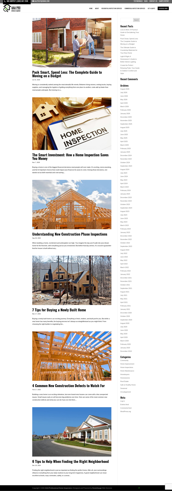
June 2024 (124, 176)
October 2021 (125, 285)
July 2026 (123, 92)
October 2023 (125, 204)
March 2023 (124, 225)
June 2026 (124, 96)
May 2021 (123, 299)
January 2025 (125, 152)
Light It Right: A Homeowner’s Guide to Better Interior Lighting (128, 59)
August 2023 (124, 211)
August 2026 (124, 89)
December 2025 (126, 117)
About (97, 8)
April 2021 (124, 302)
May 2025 (123, 138)
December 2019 (126, 351)
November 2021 (126, 281)
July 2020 (123, 327)
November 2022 (126, 239)
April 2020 (124, 337)
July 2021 (123, 295)
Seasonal (123, 388)
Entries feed (124, 404)
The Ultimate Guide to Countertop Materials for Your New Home (128, 50)
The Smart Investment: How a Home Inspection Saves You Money (70, 156)
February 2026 (125, 110)
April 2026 (124, 103)
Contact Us (153, 1)
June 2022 (124, 257)
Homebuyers (124, 374)
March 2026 (124, 106)
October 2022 (125, 243)
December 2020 (126, 313)
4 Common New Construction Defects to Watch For (68, 385)
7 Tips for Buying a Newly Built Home (59, 309)
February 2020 (125, 344)
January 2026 (125, 113)
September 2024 (126, 166)
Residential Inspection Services (112, 8)
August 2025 (124, 127)
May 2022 (123, 260)
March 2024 (124, 187)
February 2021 (125, 306)
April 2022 (124, 264)
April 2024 (124, 183)
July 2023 (123, 215)
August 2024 (124, 169)
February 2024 (125, 190)
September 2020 (126, 320)
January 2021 (125, 309)
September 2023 (126, 208)
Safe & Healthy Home (128, 385)
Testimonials (138, 1)
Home (90, 8)
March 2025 (124, 145)
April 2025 (124, 141)
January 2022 (125, 274)
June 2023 (124, 218)
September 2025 (126, 124)
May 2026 (123, 99)
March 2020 (124, 341)
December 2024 (126, 155)
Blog (146, 1)
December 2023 (126, 197)
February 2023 (125, 229)
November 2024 (126, 159)
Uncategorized (125, 392)
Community (124, 360)
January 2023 (125, 232)
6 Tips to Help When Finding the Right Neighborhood (70, 461)
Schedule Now (163, 8)
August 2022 (124, 250)
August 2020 (124, 323)
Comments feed (125, 408)
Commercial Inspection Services (135, 8)
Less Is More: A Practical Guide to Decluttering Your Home (129, 32)
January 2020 (125, 348)
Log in (122, 401)
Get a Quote (151, 8)
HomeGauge (97, 488)
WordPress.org (125, 411)
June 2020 (124, 330)
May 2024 (123, 180)
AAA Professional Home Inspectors (58, 488)
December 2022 (126, 236)
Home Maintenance (127, 371)
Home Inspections (126, 367)
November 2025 (126, 120)
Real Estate (124, 381)
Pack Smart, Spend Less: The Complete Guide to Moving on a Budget (67, 73)
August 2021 (124, 292)
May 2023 (123, 222)
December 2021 (126, 278)
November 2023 (126, 201)
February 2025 (125, 148)
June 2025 (124, 134)
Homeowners (125, 378)
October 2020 (125, 316)
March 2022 (124, 267)
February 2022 (125, 271)
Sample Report (164, 1)
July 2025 (123, 131)
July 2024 (123, 173)
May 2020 (123, 334)
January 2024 (125, 194)
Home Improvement (127, 364)
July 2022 (123, 253)
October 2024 (125, 162)
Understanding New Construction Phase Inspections (69, 234)
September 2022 (126, 246)
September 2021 (126, 288)
